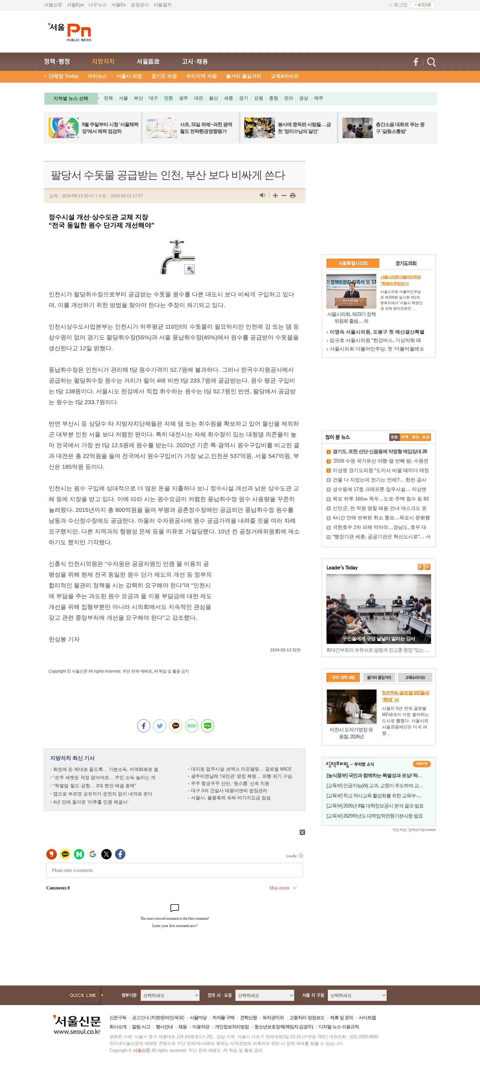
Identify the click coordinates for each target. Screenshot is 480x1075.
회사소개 (117, 1026)
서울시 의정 (129, 76)
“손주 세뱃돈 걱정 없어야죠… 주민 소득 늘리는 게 (104, 777)
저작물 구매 (223, 1017)
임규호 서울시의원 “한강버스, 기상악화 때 (375, 340)
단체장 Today (63, 76)
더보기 (422, 764)
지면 (155, 1017)
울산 (213, 98)
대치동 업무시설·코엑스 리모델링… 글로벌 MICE (241, 769)
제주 (318, 98)
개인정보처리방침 (232, 1026)
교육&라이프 (285, 76)
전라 (288, 98)
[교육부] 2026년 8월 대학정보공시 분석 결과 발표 (375, 805)
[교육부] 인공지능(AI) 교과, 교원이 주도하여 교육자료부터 (384, 785)
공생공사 (140, 4)
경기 (243, 98)
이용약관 (200, 1026)
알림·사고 (141, 1026)
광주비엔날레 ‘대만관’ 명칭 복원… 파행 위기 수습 (241, 776)
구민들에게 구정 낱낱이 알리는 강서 (379, 638)
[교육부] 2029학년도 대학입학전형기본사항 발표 (375, 816)
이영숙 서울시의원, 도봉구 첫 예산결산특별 (377, 331)
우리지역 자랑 (201, 76)
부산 (138, 98)
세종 (228, 98)
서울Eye (75, 4)
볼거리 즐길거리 (244, 76)
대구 (153, 98)
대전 (198, 98)
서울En (118, 4)
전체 (108, 98)
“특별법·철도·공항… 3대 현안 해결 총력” (94, 785)
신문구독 (117, 1017)
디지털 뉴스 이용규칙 (339, 1026)
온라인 (167, 1017)
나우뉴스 (97, 4)
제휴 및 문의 (341, 1017)
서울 (123, 98)
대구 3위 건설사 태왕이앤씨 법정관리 (229, 790)
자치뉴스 (97, 76)
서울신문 (53, 4)
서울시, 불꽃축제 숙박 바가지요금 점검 (231, 797)
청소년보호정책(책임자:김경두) (283, 1026)
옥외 (178, 1017)
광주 (183, 98)
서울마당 (198, 1017)
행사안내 (164, 1026)
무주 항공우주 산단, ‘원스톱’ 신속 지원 (230, 783)
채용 (182, 1026)
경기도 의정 (164, 76)
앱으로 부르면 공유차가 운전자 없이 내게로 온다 (102, 793)
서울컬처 (162, 4)
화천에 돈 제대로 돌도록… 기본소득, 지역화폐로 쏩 (105, 769)
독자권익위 (273, 1017)
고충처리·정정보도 (307, 1017)
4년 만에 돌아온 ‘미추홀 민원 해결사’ (90, 802)
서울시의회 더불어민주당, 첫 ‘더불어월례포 (377, 348)
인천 (168, 98)
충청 (273, 98)
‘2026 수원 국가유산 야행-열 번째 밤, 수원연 (380, 461)
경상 (303, 98)
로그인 (401, 4)
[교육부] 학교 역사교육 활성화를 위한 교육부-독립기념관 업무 (388, 795)
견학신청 (248, 1017)
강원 (258, 98)
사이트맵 (367, 1017)
